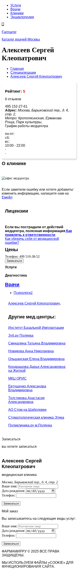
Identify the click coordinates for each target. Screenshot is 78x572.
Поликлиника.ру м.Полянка (30, 425)
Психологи (23, 293)
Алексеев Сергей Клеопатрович (34, 303)
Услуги (15, 5)
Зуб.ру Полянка (20, 335)
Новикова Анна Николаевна (31, 351)
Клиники (17, 13)
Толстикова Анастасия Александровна (26, 400)
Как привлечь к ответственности (38, 233)
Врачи (15, 9)
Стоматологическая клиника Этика (36, 417)
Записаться (14, 260)
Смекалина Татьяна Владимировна (36, 343)
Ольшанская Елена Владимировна (36, 359)
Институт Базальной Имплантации (36, 327)
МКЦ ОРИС (17, 378)
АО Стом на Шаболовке (27, 409)
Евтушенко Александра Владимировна (27, 388)
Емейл (7, 197)
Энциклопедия (22, 17)
